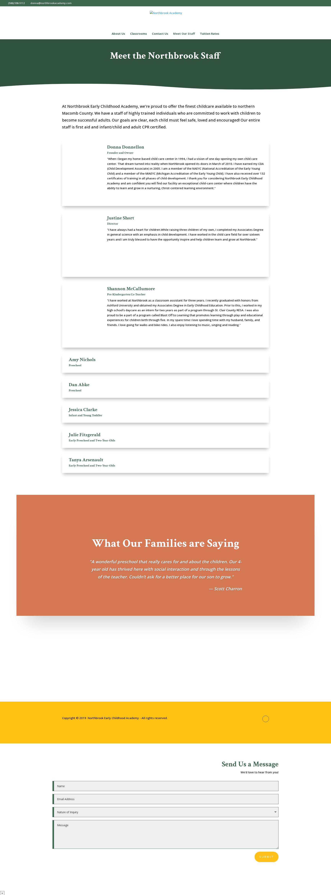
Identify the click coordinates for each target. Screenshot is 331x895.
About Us (118, 33)
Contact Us (160, 33)
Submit (266, 857)
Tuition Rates (209, 33)
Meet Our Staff (184, 33)
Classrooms (138, 33)
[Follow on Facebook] (265, 719)
